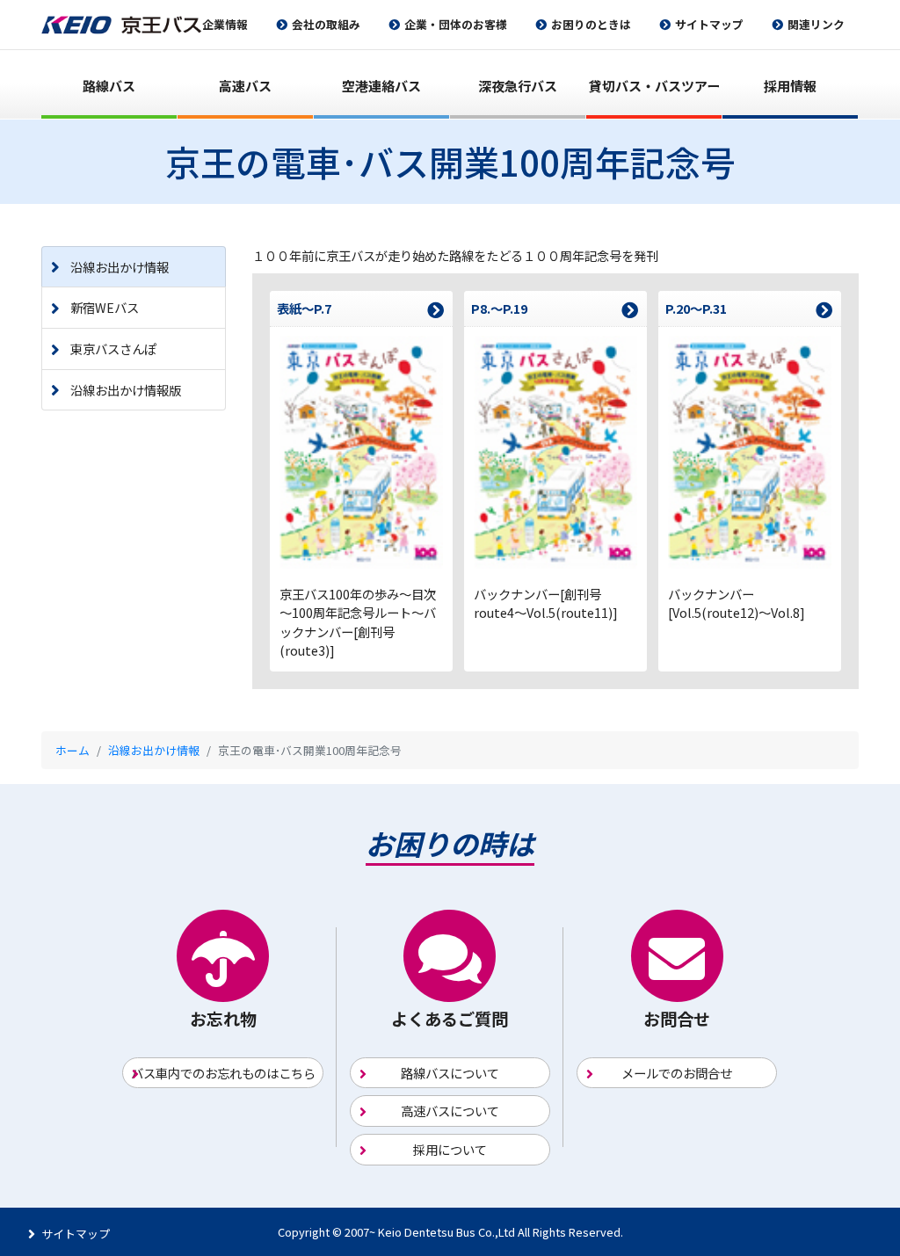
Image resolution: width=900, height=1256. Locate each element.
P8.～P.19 (499, 308)
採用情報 (790, 85)
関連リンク (816, 24)
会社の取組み (326, 24)
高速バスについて (450, 1110)
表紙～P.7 (304, 308)
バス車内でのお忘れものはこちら (223, 1073)
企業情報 (225, 24)
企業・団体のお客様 (455, 24)
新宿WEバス (104, 307)
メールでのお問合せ (676, 1073)
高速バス (245, 85)
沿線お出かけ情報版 (125, 390)
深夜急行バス (517, 85)
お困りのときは (591, 24)
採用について (450, 1149)
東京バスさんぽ (113, 348)
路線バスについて (450, 1073)
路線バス (109, 85)
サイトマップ (709, 24)
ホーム (72, 750)
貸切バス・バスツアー (654, 85)
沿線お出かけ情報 (119, 267)
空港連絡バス (381, 85)
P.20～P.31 (696, 308)
